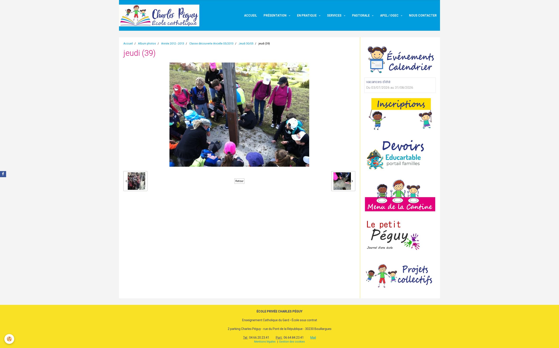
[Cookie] (9, 339)
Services (334, 15)
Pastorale (361, 15)
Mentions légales (265, 341)
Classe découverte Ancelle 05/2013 (211, 43)
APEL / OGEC (389, 15)
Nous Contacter (423, 15)
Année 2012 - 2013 (172, 43)
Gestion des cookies (292, 341)
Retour (239, 181)
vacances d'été (378, 82)
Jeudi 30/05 (246, 43)
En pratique (307, 15)
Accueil (250, 15)
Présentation (275, 15)
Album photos (147, 43)
